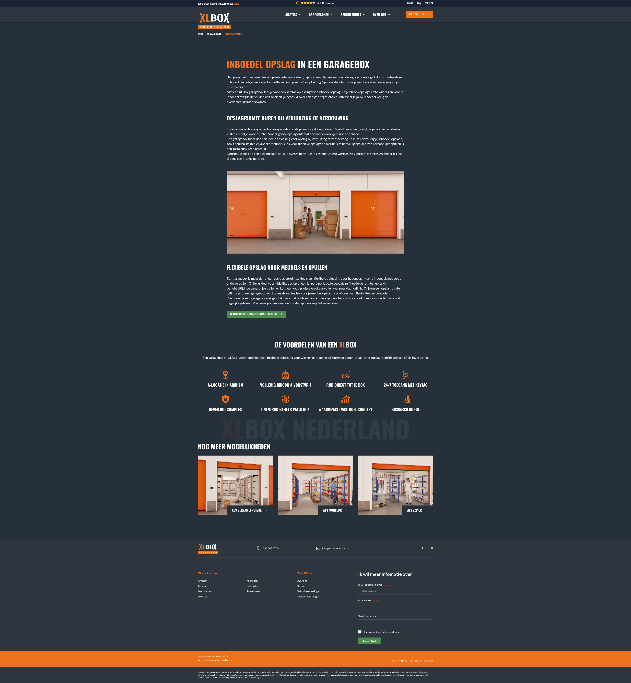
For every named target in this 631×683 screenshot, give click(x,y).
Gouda (202, 585)
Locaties (290, 14)
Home (200, 33)
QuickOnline (226, 660)
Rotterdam (253, 585)
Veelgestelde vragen (308, 596)
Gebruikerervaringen (308, 591)
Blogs (410, 3)
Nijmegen (252, 580)
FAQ (419, 3)
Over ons (379, 14)
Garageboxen (319, 14)
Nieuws (301, 585)
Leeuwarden (205, 591)
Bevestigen (369, 640)
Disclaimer (428, 661)
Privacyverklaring (399, 661)
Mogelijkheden (214, 33)
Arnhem (202, 580)
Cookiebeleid (415, 661)
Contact (429, 3)
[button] (315, 3)
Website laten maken (207, 660)
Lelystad (203, 596)
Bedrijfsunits (350, 14)
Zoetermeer (253, 591)
